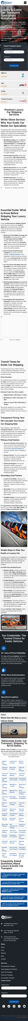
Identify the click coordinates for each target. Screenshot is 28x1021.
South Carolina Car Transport (22, 792)
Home (2, 947)
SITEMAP (24, 1019)
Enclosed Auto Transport (8, 966)
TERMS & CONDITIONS (16, 1019)
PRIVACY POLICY (6, 1019)
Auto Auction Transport (7, 978)
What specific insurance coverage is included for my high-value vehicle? (13, 875)
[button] (25, 2)
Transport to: (7, 56)
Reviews (3, 953)
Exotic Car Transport (7, 975)
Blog (2, 956)
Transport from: (8, 49)
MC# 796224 (12, 1017)
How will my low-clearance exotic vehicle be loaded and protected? (13, 897)
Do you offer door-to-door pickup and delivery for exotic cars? (13, 882)
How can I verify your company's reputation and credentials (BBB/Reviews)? (13, 890)
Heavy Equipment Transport (9, 969)
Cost (2, 950)
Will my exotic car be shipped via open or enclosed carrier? (13, 904)
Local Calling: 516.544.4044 (11, 938)
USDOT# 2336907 (5, 1017)
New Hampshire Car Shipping (14, 826)
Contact (3, 959)
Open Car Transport (6, 972)
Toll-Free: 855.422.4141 (10, 937)
